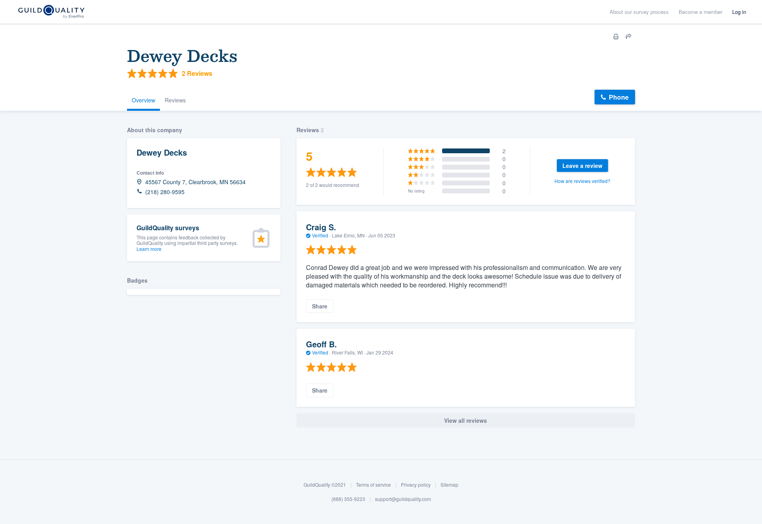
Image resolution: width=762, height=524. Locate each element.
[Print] (616, 36)
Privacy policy (416, 484)
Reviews (175, 100)
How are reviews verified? (582, 180)
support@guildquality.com (403, 498)
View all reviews (465, 420)
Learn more (149, 248)
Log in (739, 11)
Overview (143, 100)
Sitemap (449, 484)
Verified (320, 235)
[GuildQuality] (51, 12)
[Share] (628, 36)
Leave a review (582, 166)
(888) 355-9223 (348, 498)
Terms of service (373, 484)
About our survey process (639, 11)
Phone (619, 97)
